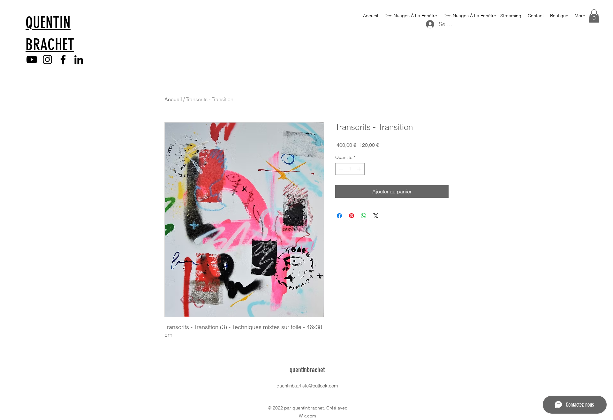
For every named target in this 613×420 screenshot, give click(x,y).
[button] (594, 16)
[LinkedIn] (78, 59)
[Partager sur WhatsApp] (363, 216)
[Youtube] (32, 59)
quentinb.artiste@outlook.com (307, 386)
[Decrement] (340, 169)
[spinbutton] (350, 169)
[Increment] (360, 169)
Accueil (173, 99)
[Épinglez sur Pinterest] (351, 216)
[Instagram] (47, 59)
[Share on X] (376, 216)
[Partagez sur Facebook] (339, 216)
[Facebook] (63, 59)
